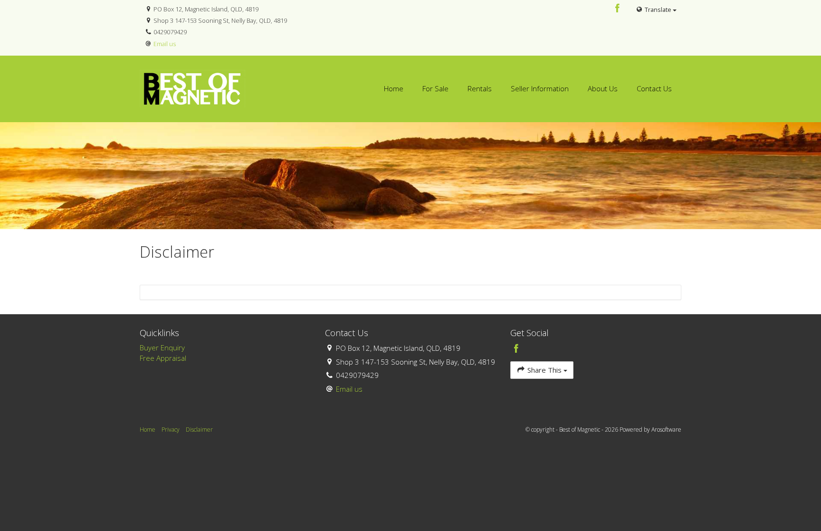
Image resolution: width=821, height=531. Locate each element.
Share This (544, 370)
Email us (164, 43)
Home (393, 88)
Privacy (171, 429)
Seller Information (540, 88)
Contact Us (654, 88)
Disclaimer (199, 429)
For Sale (435, 88)
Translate (658, 9)
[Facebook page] (617, 8)
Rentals (480, 88)
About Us (603, 88)
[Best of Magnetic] (192, 88)
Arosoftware (666, 429)
